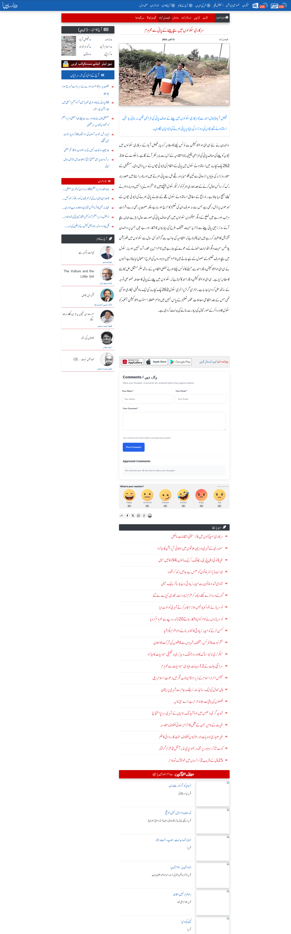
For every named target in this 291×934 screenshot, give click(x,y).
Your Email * (181, 391)
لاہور (205, 18)
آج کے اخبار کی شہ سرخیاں (85, 75)
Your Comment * (130, 408)
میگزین (245, 5)
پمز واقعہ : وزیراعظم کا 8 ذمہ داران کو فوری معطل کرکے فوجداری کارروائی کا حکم (87, 189)
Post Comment (133, 447)
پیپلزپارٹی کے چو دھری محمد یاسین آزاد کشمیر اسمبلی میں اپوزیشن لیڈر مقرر (85, 105)
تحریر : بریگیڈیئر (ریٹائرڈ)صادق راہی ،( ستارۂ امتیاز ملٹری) (169, 820)
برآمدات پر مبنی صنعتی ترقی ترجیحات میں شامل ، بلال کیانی (86, 162)
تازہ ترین (154, 5)
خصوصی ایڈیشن (233, 5)
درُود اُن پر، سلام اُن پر (180, 867)
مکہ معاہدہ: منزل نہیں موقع (178, 813)
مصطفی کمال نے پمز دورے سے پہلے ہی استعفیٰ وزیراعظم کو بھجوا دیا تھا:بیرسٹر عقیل (85, 121)
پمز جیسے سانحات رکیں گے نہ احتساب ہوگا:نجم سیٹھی (86, 150)
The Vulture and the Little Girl (79, 274)
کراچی (197, 18)
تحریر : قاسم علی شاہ (184, 902)
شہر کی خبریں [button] (200, 5)
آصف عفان (107, 347)
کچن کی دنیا (186, 921)
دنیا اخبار (220, 18)
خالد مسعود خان (106, 283)
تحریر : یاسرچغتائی (184, 793)
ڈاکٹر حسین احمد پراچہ (103, 305)
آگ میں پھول (88, 295)
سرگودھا (139, 18)
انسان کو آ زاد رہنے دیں (180, 786)
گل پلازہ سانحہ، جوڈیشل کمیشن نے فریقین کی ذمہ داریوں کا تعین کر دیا (88, 226)
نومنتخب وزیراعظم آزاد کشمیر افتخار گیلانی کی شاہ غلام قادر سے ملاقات (87, 217)
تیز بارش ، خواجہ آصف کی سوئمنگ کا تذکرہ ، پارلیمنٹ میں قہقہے (86, 137)
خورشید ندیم (107, 262)
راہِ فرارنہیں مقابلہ (182, 894)
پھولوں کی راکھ (87, 338)
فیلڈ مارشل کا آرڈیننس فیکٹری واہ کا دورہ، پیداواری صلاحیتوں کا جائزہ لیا (87, 208)
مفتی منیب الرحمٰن (104, 369)
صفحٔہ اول (144, 5)
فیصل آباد (163, 17)
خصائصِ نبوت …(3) (84, 359)
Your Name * (128, 391)
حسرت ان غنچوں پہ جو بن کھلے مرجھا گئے (78, 316)
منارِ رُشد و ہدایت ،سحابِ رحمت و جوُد (173, 840)
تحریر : (189, 847)
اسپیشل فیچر (218, 5)
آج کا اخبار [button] (166, 5)
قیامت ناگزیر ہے (86, 253)
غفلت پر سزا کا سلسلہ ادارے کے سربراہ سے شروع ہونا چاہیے (85, 89)
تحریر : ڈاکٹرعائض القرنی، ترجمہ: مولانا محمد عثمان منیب (171, 875)
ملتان (175, 18)
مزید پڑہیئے (216, 527)
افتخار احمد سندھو (105, 326)
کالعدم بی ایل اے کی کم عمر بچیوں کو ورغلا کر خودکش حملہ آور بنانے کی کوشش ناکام (87, 199)
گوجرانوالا (151, 18)
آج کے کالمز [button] (183, 5)
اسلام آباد (186, 18)
